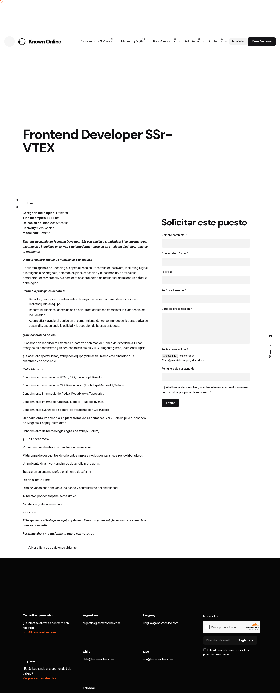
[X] (17, 207)
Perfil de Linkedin (174, 290)
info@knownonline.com (39, 632)
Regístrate (246, 640)
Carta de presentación (177, 309)
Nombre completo (174, 235)
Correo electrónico (175, 253)
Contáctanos (262, 41)
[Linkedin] (17, 200)
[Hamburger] (9, 41)
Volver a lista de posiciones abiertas (52, 547)
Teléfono (168, 272)
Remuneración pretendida (178, 368)
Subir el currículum (175, 349)
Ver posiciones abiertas (39, 678)
